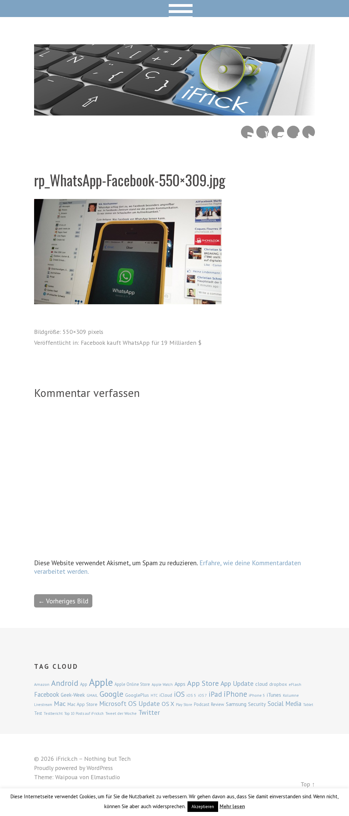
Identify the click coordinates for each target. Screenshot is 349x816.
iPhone (235, 694)
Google (111, 694)
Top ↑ (308, 784)
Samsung (236, 703)
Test (38, 713)
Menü (174, 8)
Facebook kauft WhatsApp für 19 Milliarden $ (141, 343)
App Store (203, 683)
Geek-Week (73, 695)
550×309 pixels (83, 332)
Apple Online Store (132, 684)
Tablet (308, 704)
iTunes (274, 694)
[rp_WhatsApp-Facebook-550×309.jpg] (128, 301)
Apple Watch (162, 684)
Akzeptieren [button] (203, 807)
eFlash (295, 684)
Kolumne (291, 695)
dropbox (278, 684)
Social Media (284, 703)
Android (64, 683)
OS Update (144, 703)
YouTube (262, 132)
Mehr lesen (232, 806)
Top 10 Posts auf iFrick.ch (84, 713)
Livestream (43, 704)
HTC (154, 695)
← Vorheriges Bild (63, 601)
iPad (215, 694)
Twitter (308, 132)
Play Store (184, 704)
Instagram (278, 132)
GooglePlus (137, 695)
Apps (179, 683)
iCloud (166, 695)
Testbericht (53, 713)
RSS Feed (247, 132)
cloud (261, 683)
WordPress (100, 768)
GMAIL (92, 695)
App (83, 684)
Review (217, 704)
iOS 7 (202, 695)
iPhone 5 (257, 695)
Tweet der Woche (121, 713)
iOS (179, 694)
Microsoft (112, 703)
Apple (101, 682)
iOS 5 (191, 695)
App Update (237, 683)
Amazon (41, 684)
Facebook (293, 132)
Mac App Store (82, 704)
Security (257, 704)
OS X (168, 704)
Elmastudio (105, 777)
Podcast (201, 704)
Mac (60, 703)
